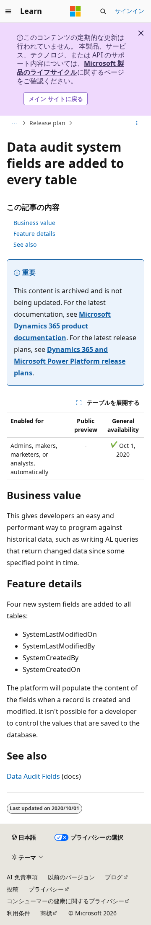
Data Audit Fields (33, 776)
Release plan (47, 123)
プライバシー (46, 889)
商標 (46, 913)
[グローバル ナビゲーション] (8, 11)
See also (24, 244)
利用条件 (18, 913)
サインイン (129, 11)
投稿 (12, 889)
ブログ (113, 877)
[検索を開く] (103, 11)
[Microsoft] (75, 11)
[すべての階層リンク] (14, 123)
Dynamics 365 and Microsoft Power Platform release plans (69, 361)
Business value (34, 223)
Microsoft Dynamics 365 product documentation (62, 326)
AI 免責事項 (22, 877)
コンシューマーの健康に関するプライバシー (65, 901)
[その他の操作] (137, 123)
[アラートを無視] (141, 33)
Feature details (34, 234)
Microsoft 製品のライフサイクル (70, 68)
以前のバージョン (71, 877)
